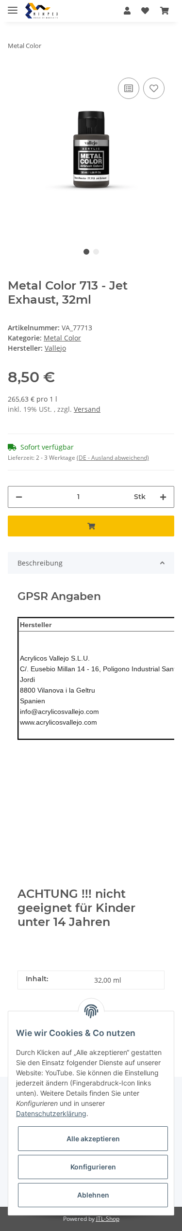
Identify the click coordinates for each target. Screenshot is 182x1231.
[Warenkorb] (164, 10)
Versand (87, 409)
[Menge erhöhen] (163, 496)
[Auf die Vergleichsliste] (128, 88)
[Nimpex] (41, 11)
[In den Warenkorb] (91, 526)
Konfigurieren (93, 1167)
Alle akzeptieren (93, 1138)
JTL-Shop (107, 1219)
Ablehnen (93, 1195)
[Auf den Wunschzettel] (154, 88)
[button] (127, 10)
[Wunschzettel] (145, 10)
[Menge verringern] (19, 496)
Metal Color (62, 337)
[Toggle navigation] (12, 6)
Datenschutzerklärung (51, 1113)
